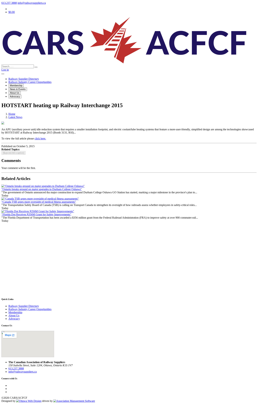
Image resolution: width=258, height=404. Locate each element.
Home (11, 113)
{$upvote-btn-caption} (13, 153)
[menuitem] (15, 312)
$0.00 (11, 12)
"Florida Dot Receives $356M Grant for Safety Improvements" (36, 214)
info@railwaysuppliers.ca (32, 2)
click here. (40, 138)
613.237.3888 (9, 2)
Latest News (15, 117)
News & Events (18, 89)
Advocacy (15, 96)
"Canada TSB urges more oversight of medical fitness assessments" (38, 201)
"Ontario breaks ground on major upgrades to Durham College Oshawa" (41, 189)
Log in (5, 69)
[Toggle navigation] (2, 73)
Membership (16, 85)
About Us (14, 93)
